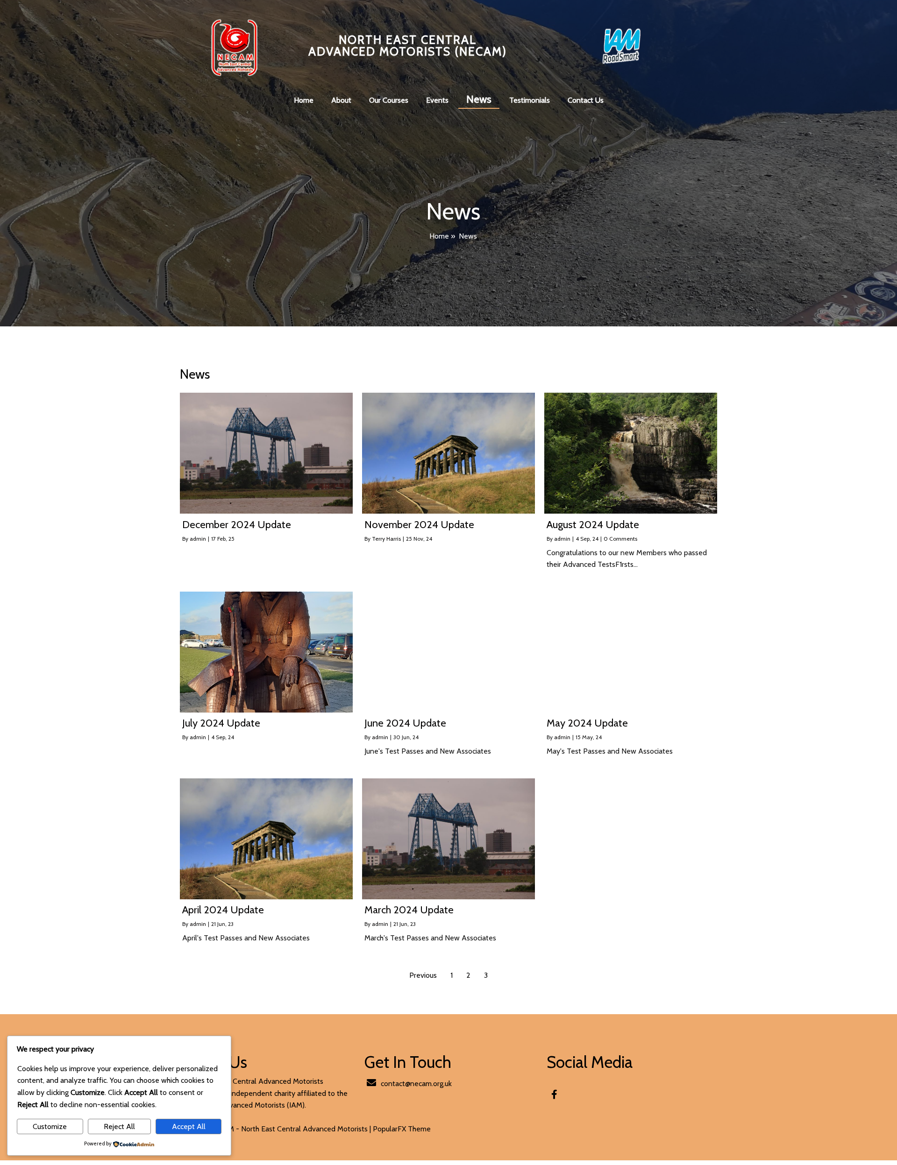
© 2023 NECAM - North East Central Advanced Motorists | (277, 1128)
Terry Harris (386, 538)
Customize (50, 1126)
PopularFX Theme (402, 1128)
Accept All (189, 1126)
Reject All (119, 1126)
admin (198, 538)
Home (439, 236)
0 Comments (620, 538)
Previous (423, 975)
